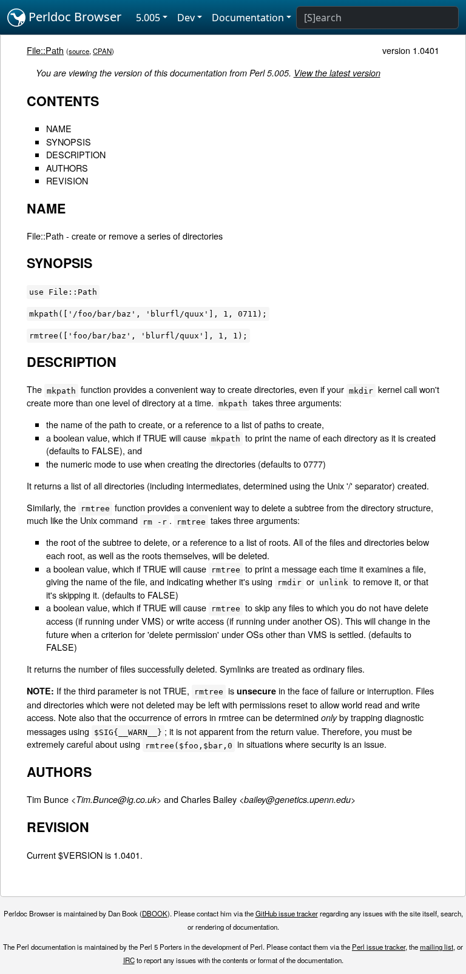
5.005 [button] (148, 17)
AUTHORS (67, 167)
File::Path (45, 50)
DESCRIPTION (76, 154)
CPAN (102, 51)
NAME (59, 128)
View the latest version (337, 73)
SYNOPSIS (68, 141)
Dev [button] (186, 17)
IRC (129, 960)
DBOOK (154, 913)
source (79, 51)
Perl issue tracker (378, 947)
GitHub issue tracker (286, 913)
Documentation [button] (248, 17)
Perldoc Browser (73, 16)
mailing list (436, 947)
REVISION (67, 180)
